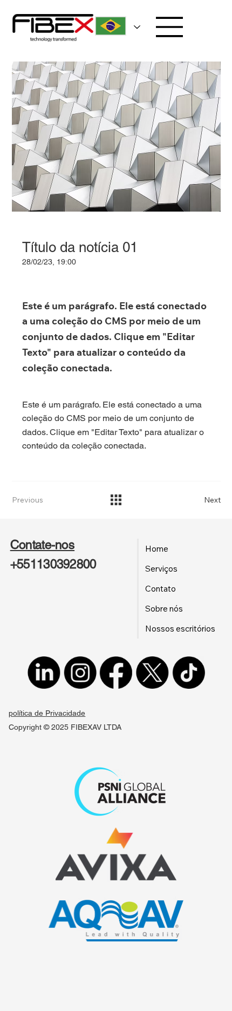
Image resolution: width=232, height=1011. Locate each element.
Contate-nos (42, 545)
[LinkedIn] (44, 672)
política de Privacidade (47, 713)
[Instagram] (80, 672)
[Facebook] (116, 672)
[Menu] (169, 26)
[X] (152, 672)
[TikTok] (188, 672)
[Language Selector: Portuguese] (114, 26)
